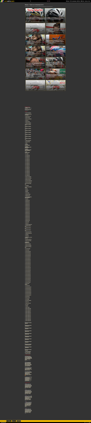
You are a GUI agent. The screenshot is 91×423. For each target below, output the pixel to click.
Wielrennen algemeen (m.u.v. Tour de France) (28, 352)
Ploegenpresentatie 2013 (29, 224)
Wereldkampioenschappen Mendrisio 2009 (28, 333)
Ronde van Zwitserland (28, 245)
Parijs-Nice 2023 (28, 216)
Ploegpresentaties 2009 (29, 233)
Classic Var (27, 120)
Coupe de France (28, 121)
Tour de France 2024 (28, 275)
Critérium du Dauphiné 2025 (28, 138)
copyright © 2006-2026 (3, 422)
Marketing (27, 191)
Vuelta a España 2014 (28, 315)
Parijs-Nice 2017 (28, 209)
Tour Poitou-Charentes (28, 300)
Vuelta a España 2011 (28, 311)
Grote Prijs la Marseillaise (29, 180)
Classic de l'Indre (28, 117)
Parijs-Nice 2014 (28, 205)
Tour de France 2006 (28, 251)
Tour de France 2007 (28, 252)
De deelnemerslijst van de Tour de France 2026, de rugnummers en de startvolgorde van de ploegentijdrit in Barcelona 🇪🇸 (28, 373)
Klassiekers (27, 190)
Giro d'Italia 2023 (28, 171)
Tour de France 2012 (28, 259)
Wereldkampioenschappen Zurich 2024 (28, 350)
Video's (83, 1)
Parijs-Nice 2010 (28, 200)
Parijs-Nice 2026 (28, 220)
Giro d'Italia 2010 (28, 156)
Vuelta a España (27, 307)
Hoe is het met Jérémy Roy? (28, 183)
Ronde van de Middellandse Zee (27, 242)
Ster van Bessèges (28, 248)
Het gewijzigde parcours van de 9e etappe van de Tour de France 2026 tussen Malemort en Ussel (28, 368)
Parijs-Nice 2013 (28, 204)
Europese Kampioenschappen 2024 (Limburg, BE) (28, 147)
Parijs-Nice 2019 (28, 212)
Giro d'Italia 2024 (28, 172)
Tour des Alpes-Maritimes (27, 284)
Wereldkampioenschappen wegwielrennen (28, 347)
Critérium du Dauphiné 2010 (28, 124)
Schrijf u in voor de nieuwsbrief (27, 107)
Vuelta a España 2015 (28, 316)
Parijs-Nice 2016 (28, 208)
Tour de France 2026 (28, 278)
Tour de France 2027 (28, 279)
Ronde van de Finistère (28, 240)
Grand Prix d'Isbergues (28, 176)
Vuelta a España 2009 (28, 308)
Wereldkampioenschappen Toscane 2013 (28, 342)
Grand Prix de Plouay (28, 179)
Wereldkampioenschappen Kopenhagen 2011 (28, 325)
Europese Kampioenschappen (27, 144)
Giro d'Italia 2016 (28, 164)
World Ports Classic (28, 353)
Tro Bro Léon (27, 301)
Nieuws (68, 1)
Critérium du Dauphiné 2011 (28, 126)
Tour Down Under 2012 (28, 289)
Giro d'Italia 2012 (28, 159)
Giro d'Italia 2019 (28, 167)
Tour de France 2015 (28, 263)
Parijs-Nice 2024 (28, 217)
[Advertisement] (45, 97)
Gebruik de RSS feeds (28, 109)
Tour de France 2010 (28, 256)
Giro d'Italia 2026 (28, 175)
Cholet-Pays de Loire (28, 116)
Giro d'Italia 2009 (28, 155)
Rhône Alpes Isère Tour (28, 239)
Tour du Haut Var (28, 296)
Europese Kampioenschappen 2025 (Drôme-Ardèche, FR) (28, 150)
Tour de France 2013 (28, 260)
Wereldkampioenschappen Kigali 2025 (28, 323)
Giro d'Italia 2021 (28, 168)
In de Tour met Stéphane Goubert (28, 187)
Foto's (79, 1)
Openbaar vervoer (28, 195)
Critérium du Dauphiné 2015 (28, 134)
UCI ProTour (27, 304)
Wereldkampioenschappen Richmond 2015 (28, 339)
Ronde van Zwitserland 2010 (28, 247)
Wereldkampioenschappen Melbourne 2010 (28, 331)
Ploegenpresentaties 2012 (28, 230)
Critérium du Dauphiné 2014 (28, 132)
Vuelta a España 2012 (28, 312)
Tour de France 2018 (28, 267)
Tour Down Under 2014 (28, 292)
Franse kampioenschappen (27, 152)
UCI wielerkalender (74, 1)
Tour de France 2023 (28, 274)
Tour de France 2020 (28, 270)
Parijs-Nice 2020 (28, 213)
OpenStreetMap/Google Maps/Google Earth (28, 197)
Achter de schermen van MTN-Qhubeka (28, 114)
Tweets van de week (28, 303)
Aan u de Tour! (88, 1)
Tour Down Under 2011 (28, 288)
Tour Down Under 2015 (28, 293)
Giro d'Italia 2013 (28, 160)
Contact (89, 422)
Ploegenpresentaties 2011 (28, 228)
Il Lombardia (27, 185)
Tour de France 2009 (28, 255)
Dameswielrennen (28, 141)
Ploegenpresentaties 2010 (28, 226)
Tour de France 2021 (28, 271)
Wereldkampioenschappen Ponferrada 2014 (28, 336)
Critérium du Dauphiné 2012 (28, 128)
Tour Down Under (28, 285)
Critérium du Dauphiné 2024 (28, 136)
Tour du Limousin (28, 297)
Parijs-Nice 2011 (28, 201)
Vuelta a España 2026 (28, 320)
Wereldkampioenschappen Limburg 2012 (28, 328)
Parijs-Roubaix (27, 221)
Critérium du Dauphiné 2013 (28, 130)
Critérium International (28, 140)
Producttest (27, 234)
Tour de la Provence (28, 282)
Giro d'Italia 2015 (28, 163)
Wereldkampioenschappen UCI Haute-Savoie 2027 (28, 344)
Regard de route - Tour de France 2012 (28, 237)
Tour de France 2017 (28, 266)
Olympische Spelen (28, 194)
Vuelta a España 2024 (28, 319)
